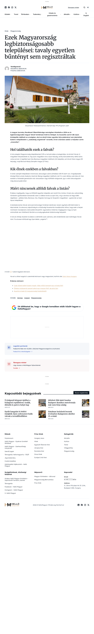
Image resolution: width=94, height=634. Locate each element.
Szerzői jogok (9, 451)
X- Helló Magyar (10, 493)
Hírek (36, 441)
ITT (11, 272)
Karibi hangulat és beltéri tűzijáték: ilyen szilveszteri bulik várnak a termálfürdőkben (19, 413)
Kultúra (76, 14)
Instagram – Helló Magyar (14, 490)
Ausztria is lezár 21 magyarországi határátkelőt (30, 291)
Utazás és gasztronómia (52, 14)
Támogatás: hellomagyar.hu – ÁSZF (17, 454)
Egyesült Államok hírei (42, 445)
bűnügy (20, 298)
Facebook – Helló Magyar (13, 487)
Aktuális (67, 14)
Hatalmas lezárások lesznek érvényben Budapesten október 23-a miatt (61, 413)
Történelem (25, 14)
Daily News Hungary (70, 276)
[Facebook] (9, 7)
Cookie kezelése (10, 461)
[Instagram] (12, 7)
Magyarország (36, 298)
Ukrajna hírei (38, 448)
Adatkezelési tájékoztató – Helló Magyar (16, 465)
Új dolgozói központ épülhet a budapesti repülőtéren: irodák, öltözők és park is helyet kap (18, 402)
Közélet (7, 14)
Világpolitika (68, 448)
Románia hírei (39, 451)
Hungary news (39, 438)
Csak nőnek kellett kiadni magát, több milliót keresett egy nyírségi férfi (38, 285)
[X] (15, 7)
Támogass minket (73, 7)
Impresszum (9, 438)
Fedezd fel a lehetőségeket (21, 351)
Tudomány (37, 14)
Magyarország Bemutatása (43, 479)
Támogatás (9, 483)
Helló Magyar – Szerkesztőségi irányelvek (15, 447)
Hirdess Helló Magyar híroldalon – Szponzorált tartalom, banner (16, 479)
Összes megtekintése (81, 393)
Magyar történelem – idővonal (44, 476)
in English (86, 14)
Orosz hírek (38, 454)
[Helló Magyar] (47, 7)
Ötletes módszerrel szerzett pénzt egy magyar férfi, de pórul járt (36, 288)
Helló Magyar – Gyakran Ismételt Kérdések (16, 442)
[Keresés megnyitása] (84, 7)
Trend (16, 14)
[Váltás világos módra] (88, 7)
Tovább (15, 368)
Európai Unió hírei (40, 457)
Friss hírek (37, 483)
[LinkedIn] (6, 7)
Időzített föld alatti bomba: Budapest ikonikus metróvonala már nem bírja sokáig (61, 402)
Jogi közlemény (10, 458)
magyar (27, 298)
